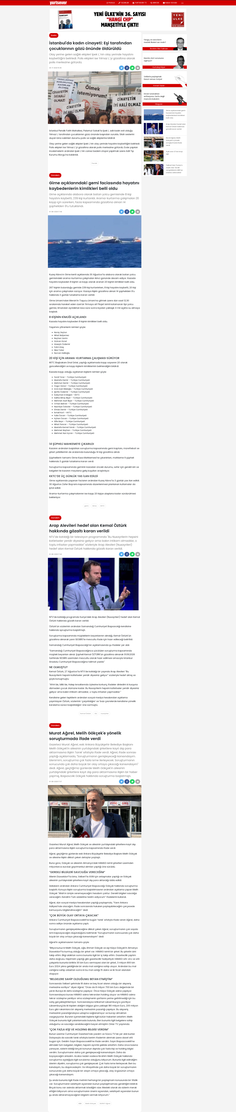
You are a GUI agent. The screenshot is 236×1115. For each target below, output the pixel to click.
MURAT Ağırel (105, 1103)
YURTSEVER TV (141, 2)
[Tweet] (121, 68)
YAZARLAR (125, 2)
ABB (79, 1103)
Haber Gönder (171, 2)
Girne (94, 506)
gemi (86, 506)
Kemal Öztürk (85, 713)
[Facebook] (126, 68)
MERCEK (156, 2)
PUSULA (112, 2)
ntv (96, 713)
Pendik (94, 163)
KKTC (102, 506)
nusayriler (105, 713)
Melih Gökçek (90, 1103)
